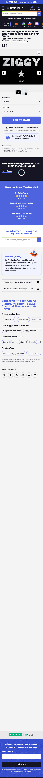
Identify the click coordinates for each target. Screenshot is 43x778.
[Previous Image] (4, 73)
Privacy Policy (27, 769)
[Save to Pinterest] (22, 375)
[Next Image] (39, 73)
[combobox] (19, 14)
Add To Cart (21, 120)
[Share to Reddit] (29, 375)
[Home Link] (15, 8)
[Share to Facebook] (10, 375)
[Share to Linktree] (16, 375)
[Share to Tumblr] (35, 375)
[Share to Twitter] (4, 375)
